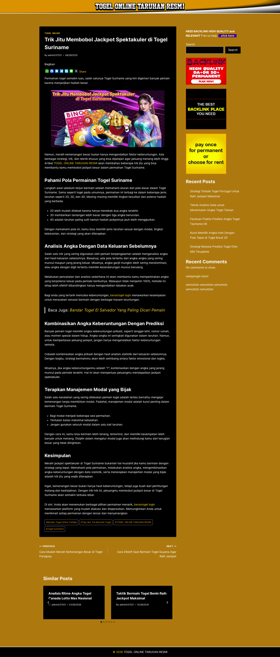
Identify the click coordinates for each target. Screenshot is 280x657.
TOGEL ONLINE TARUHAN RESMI (133, 522)
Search (190, 44)
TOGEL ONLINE (52, 33)
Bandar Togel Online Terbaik (61, 522)
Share (82, 71)
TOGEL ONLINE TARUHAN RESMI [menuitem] (75, 163)
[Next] (167, 602)
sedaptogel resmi (197, 276)
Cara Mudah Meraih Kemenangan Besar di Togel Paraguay (70, 551)
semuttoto (192, 284)
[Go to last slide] (48, 602)
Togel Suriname (55, 529)
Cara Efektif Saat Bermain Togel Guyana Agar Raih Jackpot (146, 551)
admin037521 (55, 55)
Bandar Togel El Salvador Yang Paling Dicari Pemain (117, 310)
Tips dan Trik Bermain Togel (96, 522)
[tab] (101, 622)
